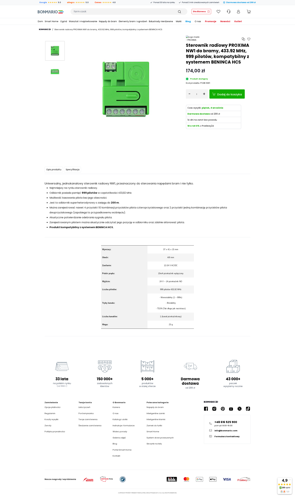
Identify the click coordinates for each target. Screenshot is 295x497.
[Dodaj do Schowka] (248, 39)
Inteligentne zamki (156, 413)
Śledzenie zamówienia (90, 425)
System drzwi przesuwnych (160, 437)
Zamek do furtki (154, 425)
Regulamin (50, 413)
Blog (115, 443)
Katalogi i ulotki (120, 419)
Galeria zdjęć (119, 437)
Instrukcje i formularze (124, 425)
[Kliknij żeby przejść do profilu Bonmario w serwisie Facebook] (206, 409)
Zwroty (48, 425)
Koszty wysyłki (51, 419)
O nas (115, 413)
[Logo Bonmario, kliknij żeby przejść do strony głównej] (50, 11)
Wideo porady (120, 431)
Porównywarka (86, 413)
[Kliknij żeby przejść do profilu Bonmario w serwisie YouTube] (231, 409)
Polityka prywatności (55, 431)
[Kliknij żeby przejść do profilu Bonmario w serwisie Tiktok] (248, 409)
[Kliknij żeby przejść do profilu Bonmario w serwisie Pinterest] (223, 409)
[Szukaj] (179, 11)
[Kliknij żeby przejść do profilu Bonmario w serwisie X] (240, 409)
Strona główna (45, 29)
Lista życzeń (84, 407)
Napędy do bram (155, 407)
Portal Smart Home (122, 449)
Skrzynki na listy (154, 443)
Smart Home (153, 431)
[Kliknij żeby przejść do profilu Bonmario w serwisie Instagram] (214, 409)
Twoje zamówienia (88, 419)
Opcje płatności (52, 407)
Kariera (116, 407)
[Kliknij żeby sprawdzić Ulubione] (218, 11)
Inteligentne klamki (156, 419)
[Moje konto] (238, 11)
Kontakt (116, 455)
